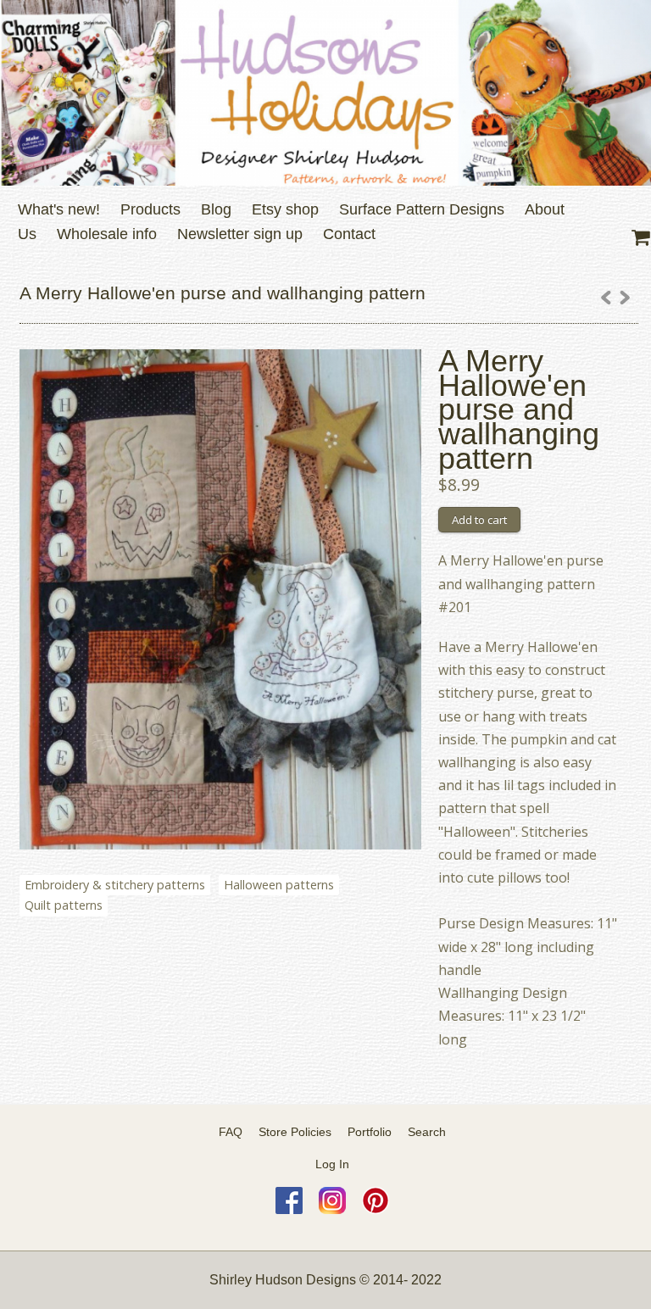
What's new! (59, 209)
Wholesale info (107, 234)
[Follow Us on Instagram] (332, 1210)
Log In (332, 1164)
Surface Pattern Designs (421, 209)
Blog (216, 209)
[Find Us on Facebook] (289, 1210)
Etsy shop (285, 209)
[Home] (325, 93)
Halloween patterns (279, 885)
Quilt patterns (64, 905)
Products (150, 209)
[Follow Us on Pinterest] (375, 1210)
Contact (349, 234)
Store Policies (295, 1132)
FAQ (230, 1132)
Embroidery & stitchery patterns (115, 885)
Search (427, 1132)
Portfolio (370, 1132)
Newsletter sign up (240, 234)
